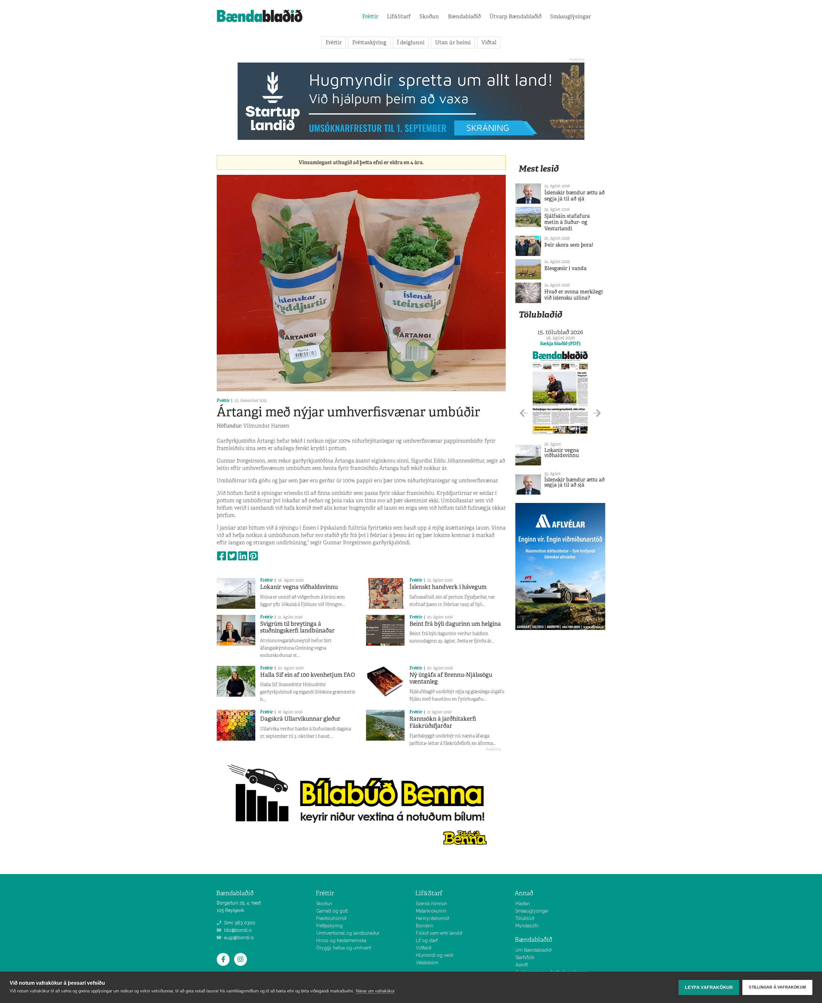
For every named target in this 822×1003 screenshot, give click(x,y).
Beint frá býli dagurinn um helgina (455, 624)
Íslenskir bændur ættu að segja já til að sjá (574, 195)
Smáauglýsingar (570, 16)
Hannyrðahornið (432, 918)
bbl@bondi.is (237, 930)
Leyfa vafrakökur (709, 987)
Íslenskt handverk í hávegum (447, 587)
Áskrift (521, 964)
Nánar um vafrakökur (375, 991)
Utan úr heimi (453, 42)
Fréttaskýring (369, 42)
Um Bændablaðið (533, 950)
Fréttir (370, 16)
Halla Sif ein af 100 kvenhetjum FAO (307, 675)
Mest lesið (539, 168)
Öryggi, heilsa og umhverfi (343, 947)
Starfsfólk (524, 957)
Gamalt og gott (332, 911)
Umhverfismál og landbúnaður (348, 933)
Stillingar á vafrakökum (777, 987)
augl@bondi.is (238, 937)
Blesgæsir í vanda (565, 268)
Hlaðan (522, 903)
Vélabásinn (427, 962)
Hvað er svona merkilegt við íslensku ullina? (573, 294)
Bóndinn (424, 925)
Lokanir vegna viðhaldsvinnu (299, 587)
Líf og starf (427, 940)
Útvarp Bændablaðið (515, 16)
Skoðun (429, 16)
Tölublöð (524, 918)
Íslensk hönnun (431, 903)
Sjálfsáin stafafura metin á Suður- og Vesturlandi (567, 222)
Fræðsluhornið (331, 918)
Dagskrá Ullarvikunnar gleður (300, 719)
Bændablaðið (464, 16)
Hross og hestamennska (341, 940)
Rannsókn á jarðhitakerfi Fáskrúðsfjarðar (442, 722)
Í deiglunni (410, 42)
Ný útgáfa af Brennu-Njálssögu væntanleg (450, 678)
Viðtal (488, 42)
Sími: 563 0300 (239, 922)
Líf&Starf (399, 16)
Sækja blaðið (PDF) (560, 343)
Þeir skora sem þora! (568, 245)
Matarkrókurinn (431, 911)
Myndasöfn (526, 925)
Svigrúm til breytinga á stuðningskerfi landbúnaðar (297, 627)
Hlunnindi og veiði (434, 955)
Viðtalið (424, 947)
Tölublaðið (540, 314)
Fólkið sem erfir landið (439, 933)
